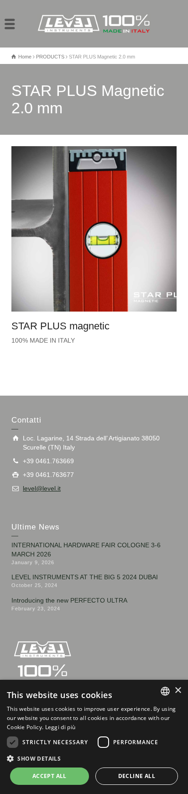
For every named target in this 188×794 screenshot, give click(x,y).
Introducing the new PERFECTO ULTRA (69, 600)
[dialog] (94, 737)
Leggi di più (60, 727)
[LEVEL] (94, 23)
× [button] (177, 690)
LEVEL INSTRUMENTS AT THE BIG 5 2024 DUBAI (84, 577)
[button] (94, 758)
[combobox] (165, 691)
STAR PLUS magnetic (60, 326)
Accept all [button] (49, 776)
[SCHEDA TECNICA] (99, 229)
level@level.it (42, 488)
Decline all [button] (136, 776)
